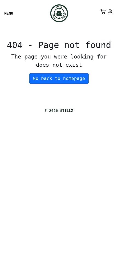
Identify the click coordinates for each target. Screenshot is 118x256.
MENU (8, 13)
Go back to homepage (59, 78)
